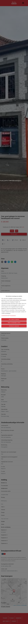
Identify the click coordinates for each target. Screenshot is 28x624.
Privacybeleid (12, 315)
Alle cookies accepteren (14, 319)
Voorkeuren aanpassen (14, 326)
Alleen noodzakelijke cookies (14, 322)
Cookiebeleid (4, 315)
